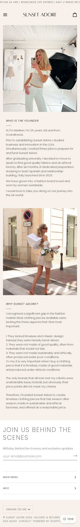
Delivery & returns (47, 517)
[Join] (74, 456)
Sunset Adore (15, 517)
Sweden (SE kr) (16, 509)
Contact (25, 521)
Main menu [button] (10, 477)
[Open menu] (8, 14)
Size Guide (10, 521)
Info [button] (6, 488)
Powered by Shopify (47, 521)
